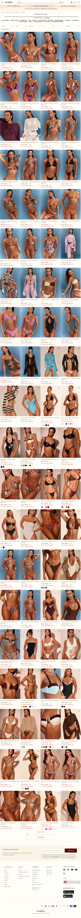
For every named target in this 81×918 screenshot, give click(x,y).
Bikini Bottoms (23, 20)
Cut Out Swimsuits (42, 20)
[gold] (24, 747)
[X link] (64, 874)
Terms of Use (35, 882)
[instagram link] (64, 870)
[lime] (22, 707)
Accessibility (35, 878)
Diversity (20, 874)
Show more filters (5, 29)
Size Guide (6, 874)
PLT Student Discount (22, 872)
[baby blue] (32, 707)
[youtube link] (72, 870)
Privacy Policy (35, 872)
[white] (64, 424)
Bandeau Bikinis (5, 20)
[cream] (32, 465)
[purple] (66, 424)
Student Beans (7, 886)
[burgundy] (30, 465)
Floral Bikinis (50, 20)
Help (5, 870)
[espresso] (24, 465)
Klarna (5, 882)
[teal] (42, 588)
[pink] (44, 425)
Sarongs (30, 21)
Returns (6, 872)
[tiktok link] (76, 870)
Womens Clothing (15, 12)
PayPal (5, 880)
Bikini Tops (34, 20)
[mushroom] (22, 465)
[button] (71, 2)
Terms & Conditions (36, 870)
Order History (49, 870)
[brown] (48, 425)
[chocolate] (4, 467)
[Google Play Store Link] (68, 892)
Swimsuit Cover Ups (15, 20)
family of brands (54, 856)
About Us (20, 870)
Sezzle (5, 884)
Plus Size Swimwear (23, 21)
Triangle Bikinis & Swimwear (57, 21)
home (2, 12)
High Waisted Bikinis (59, 20)
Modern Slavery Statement (23, 876)
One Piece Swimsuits (38, 21)
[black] (46, 425)
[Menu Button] (2, 2)
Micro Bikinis (67, 20)
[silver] (22, 747)
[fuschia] (70, 424)
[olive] (42, 425)
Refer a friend (49, 874)
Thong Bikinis (47, 21)
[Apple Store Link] (68, 896)
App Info (34, 876)
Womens (7, 12)
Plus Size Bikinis (75, 20)
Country (65, 878)
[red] (46, 507)
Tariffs (33, 880)
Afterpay (6, 878)
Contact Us (20, 878)
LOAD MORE (40, 837)
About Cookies (35, 874)
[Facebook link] (68, 870)
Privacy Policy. (72, 857)
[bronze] (72, 424)
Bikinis (29, 20)
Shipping (6, 876)
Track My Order (49, 872)
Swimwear (22, 12)
